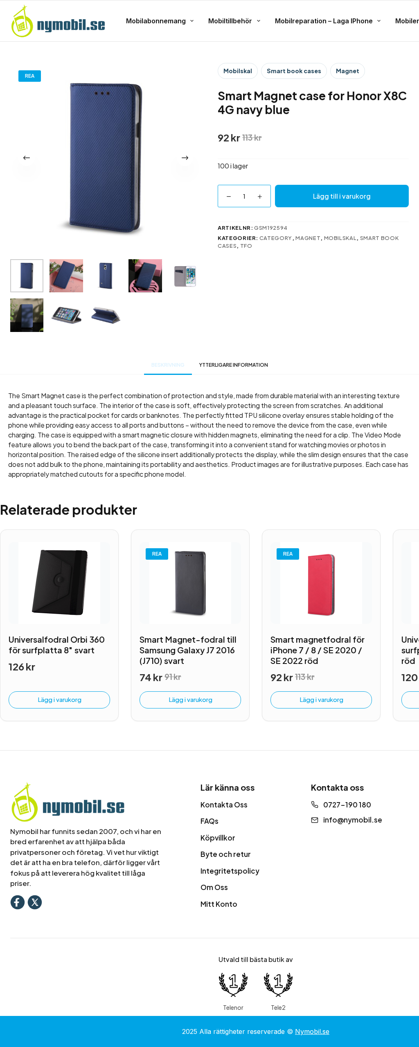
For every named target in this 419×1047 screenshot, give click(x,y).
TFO (246, 245)
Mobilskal (237, 70)
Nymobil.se (312, 1031)
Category (275, 238)
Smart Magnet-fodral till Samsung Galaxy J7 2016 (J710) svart (188, 650)
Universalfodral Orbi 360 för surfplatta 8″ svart (57, 644)
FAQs (209, 820)
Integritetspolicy (229, 870)
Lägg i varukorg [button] (59, 699)
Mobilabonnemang (156, 21)
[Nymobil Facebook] (17, 901)
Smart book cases (294, 70)
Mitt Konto (218, 903)
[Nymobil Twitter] (34, 901)
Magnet (347, 70)
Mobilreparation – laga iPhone (324, 21)
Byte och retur (225, 854)
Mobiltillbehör (230, 21)
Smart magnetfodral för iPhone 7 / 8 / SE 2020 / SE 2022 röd (317, 650)
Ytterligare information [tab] (233, 365)
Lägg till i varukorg (342, 196)
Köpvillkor (217, 837)
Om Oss (214, 887)
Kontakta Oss (224, 804)
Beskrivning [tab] (168, 365)
